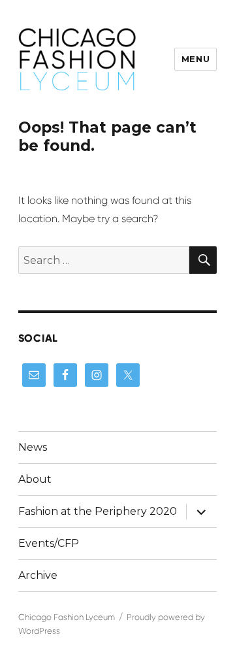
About (35, 479)
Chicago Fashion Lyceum (66, 617)
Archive (37, 575)
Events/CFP (48, 543)
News (32, 447)
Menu (195, 59)
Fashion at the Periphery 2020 (97, 511)
